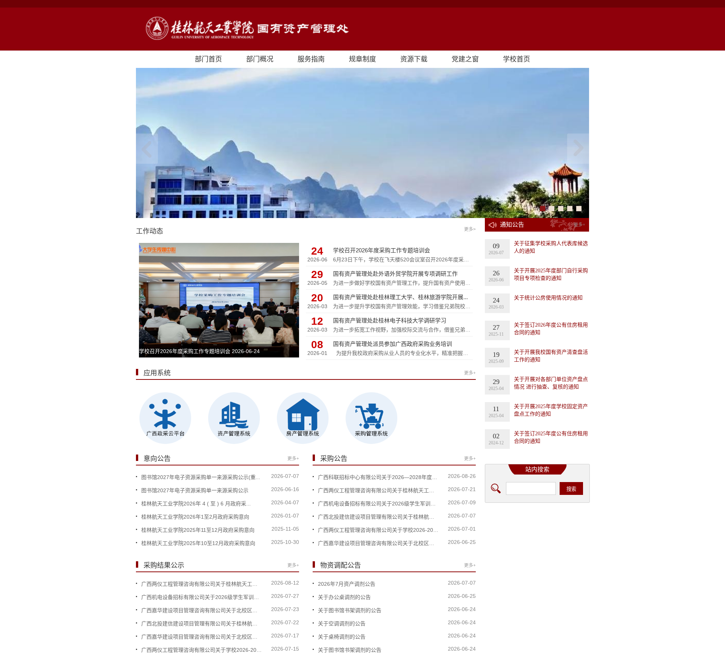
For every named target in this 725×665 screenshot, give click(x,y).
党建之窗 (465, 59)
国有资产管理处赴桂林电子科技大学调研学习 (389, 320)
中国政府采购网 (523, 535)
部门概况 (259, 59)
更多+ (470, 373)
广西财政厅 (518, 584)
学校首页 (516, 59)
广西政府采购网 (523, 551)
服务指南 (311, 59)
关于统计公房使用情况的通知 (548, 298)
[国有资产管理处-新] (362, 29)
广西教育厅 (518, 600)
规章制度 (362, 59)
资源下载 (413, 59)
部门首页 (208, 59)
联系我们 (515, 633)
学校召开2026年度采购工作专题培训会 (184, 351)
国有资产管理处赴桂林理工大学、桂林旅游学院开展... (400, 297)
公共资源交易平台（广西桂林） (542, 616)
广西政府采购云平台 (528, 568)
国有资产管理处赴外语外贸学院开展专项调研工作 (395, 273)
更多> (470, 229)
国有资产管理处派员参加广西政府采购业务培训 (392, 344)
